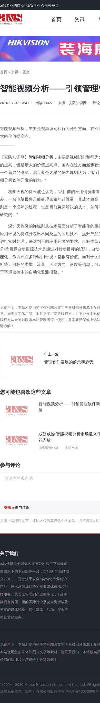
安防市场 (71, 447)
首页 (56, 19)
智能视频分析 (41, 157)
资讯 (79, 19)
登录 (7, 507)
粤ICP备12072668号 (82, 691)
